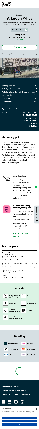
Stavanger (19, 15)
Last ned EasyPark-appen (21, 234)
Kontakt (6, 394)
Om (8, 390)
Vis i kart (19, 39)
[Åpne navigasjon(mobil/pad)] (35, 4)
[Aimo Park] (6, 4)
